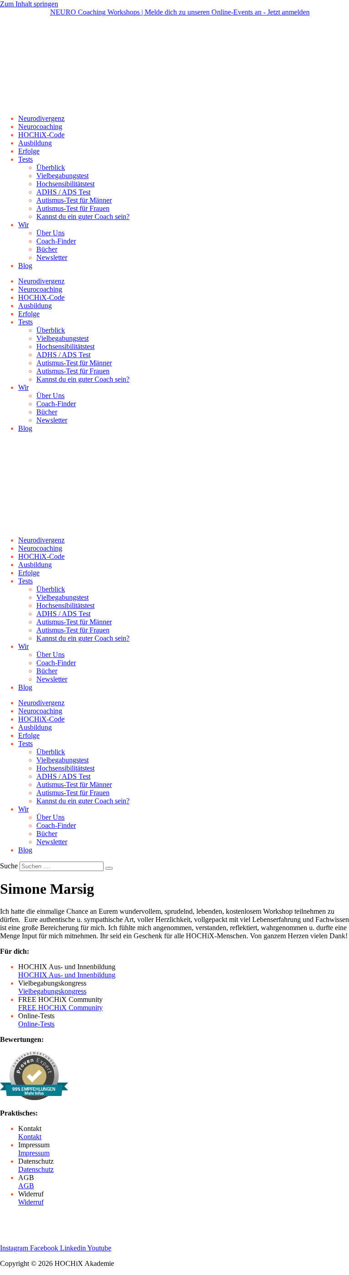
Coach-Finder (56, 241)
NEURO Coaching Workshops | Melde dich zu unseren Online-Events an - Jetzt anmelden (169, 12)
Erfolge (29, 151)
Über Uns (50, 233)
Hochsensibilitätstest (65, 184)
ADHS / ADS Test (63, 192)
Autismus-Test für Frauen (73, 208)
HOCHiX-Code (41, 135)
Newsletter (51, 257)
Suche (9, 866)
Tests (25, 159)
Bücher (46, 249)
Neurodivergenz (41, 118)
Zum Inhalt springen (29, 4)
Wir (23, 225)
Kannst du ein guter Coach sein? (83, 216)
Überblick (50, 167)
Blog (25, 265)
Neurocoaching (40, 126)
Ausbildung (35, 143)
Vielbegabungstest (62, 175)
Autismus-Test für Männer (74, 200)
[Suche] (109, 868)
